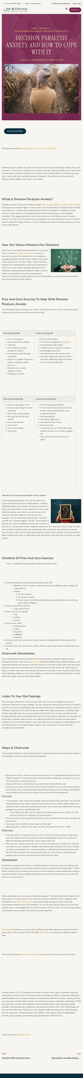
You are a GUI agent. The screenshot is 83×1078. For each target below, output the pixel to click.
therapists (35, 662)
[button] (66, 8)
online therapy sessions (29, 954)
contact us (46, 932)
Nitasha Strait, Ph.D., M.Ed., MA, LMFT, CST (38, 148)
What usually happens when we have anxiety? (61, 204)
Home (34, 28)
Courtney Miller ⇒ (24, 1035)
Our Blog (44, 28)
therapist (7, 929)
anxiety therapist (26, 902)
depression (66, 342)
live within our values (23, 253)
